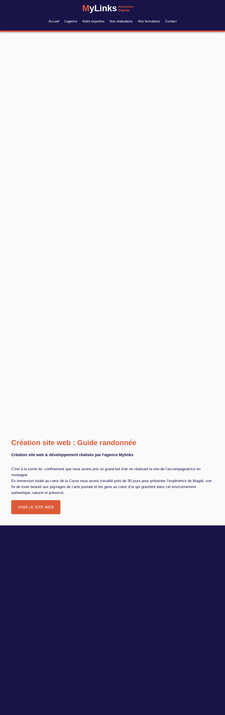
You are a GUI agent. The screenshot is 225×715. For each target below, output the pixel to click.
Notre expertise (93, 21)
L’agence (70, 21)
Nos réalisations (121, 21)
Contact (170, 21)
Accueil (54, 21)
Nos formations (149, 21)
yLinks (99, 8)
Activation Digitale (126, 8)
